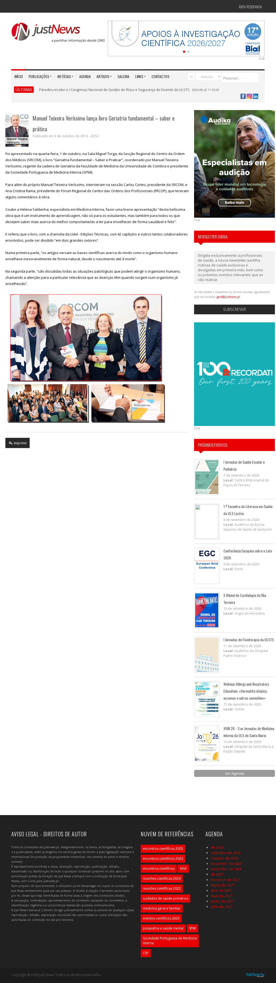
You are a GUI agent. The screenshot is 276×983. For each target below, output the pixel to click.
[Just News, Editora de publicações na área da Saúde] (58, 34)
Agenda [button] (85, 76)
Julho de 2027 (221, 906)
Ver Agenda (234, 773)
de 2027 (217, 874)
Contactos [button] (160, 76)
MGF (183, 868)
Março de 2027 (222, 885)
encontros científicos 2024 (163, 858)
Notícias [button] (64, 76)
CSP (146, 953)
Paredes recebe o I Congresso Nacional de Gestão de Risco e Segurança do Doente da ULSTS (114, 89)
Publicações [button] (39, 76)
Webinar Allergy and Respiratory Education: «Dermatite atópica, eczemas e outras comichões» (246, 691)
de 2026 (217, 847)
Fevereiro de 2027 (225, 879)
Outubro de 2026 (224, 858)
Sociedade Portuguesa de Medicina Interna (170, 940)
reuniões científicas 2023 (162, 888)
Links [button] (139, 76)
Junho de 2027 (222, 901)
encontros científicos (159, 868)
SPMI (192, 928)
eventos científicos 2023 (161, 918)
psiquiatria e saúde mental (163, 928)
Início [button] (18, 76)
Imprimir (20, 443)
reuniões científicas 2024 (162, 878)
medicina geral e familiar (162, 908)
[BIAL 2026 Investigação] (186, 38)
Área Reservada (250, 6)
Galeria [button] (123, 76)
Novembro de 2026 (226, 863)
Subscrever (234, 309)
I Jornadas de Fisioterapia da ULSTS (248, 639)
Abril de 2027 (221, 890)
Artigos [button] (102, 76)
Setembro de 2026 (225, 852)
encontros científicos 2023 (163, 848)
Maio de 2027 (221, 895)
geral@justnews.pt (228, 297)
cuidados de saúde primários (165, 898)
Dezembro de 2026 (226, 868)
